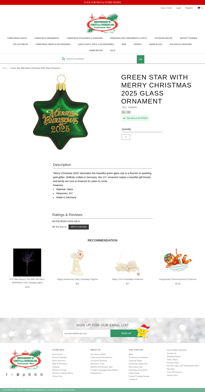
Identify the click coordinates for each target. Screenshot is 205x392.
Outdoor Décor (163, 38)
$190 (27, 287)
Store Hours (57, 354)
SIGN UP (126, 333)
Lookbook (133, 379)
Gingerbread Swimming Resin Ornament (177, 279)
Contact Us (172, 353)
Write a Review (79, 227)
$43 (77, 283)
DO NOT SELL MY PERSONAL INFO (183, 366)
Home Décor (95, 50)
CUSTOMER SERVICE (177, 350)
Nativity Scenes (188, 38)
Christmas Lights (17, 38)
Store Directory (59, 360)
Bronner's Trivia (97, 364)
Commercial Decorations (101, 357)
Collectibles (20, 44)
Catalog (55, 367)
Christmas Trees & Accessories (53, 44)
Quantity (126, 129)
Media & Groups (59, 370)
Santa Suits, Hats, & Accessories (96, 44)
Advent (138, 44)
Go (140, 59)
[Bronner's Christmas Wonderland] (102, 23)
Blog (131, 354)
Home (5, 68)
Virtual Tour (57, 376)
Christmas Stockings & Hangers (85, 38)
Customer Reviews (99, 360)
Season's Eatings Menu (62, 373)
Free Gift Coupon (174, 372)
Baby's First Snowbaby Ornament (127, 279)
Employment (96, 373)
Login (178, 8)
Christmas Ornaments (46, 38)
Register (189, 8)
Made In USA (155, 44)
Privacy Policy (173, 363)
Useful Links (172, 375)
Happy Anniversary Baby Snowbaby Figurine (77, 279)
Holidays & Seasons (181, 44)
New (124, 44)
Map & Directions (59, 364)
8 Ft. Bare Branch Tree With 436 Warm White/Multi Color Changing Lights (27, 281)
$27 (127, 283)
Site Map (171, 369)
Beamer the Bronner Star (102, 367)
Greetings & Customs (138, 370)
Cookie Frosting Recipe (139, 376)
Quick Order (166, 8)
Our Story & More (98, 354)
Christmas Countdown (138, 357)
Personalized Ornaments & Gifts (128, 38)
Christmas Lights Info (138, 364)
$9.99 (177, 283)
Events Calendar (59, 357)
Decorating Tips (136, 367)
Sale (112, 50)
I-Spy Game (134, 373)
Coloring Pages (135, 360)
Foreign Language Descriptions (104, 370)
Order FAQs (172, 359)
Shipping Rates (173, 356)
